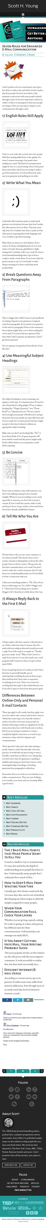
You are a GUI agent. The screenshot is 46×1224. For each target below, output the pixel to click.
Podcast (36, 1187)
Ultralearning (27, 1180)
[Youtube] (28, 1096)
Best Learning (13, 803)
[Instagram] (11, 1089)
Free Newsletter (23, 1190)
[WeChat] (14, 1103)
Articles (35, 1183)
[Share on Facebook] (7, 1000)
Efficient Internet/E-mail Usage (20, 971)
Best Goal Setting (15, 811)
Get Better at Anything (17, 1183)
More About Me (11, 1165)
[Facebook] (17, 1096)
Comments (20, 54)
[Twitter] (11, 1096)
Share (31, 54)
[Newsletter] (34, 1096)
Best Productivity (15, 830)
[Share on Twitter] (18, 1000)
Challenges (11, 1187)
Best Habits (12, 807)
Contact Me (28, 1165)
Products (24, 1187)
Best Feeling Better (16, 822)
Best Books (11, 833)
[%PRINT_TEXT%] (39, 999)
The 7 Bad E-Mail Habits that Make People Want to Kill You (22, 853)
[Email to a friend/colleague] (28, 1000)
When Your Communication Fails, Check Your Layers (20, 911)
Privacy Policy (23, 1221)
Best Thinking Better (17, 826)
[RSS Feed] (31, 1103)
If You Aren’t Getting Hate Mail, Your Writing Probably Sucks (23, 944)
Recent (15, 1180)
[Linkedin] (28, 1089)
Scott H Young (23, 4)
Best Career (12, 818)
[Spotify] (17, 1089)
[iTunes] (34, 1089)
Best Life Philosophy (16, 814)
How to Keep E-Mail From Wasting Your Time (23, 884)
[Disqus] (23, 1038)
